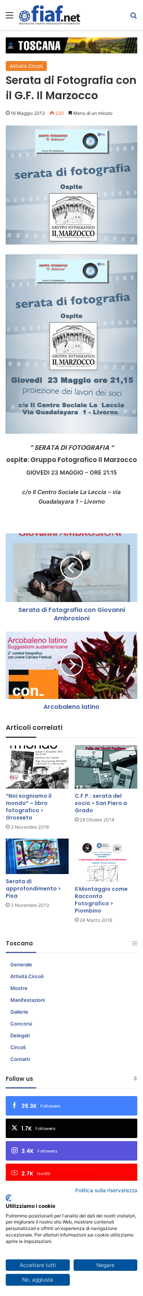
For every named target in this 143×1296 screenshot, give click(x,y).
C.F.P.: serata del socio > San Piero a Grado (101, 803)
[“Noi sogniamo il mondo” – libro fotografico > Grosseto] (37, 767)
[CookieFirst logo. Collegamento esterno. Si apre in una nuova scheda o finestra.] (8, 1198)
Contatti (20, 1059)
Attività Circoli (26, 66)
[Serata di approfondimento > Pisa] (37, 856)
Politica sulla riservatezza (106, 1190)
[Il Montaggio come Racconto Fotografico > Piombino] (106, 860)
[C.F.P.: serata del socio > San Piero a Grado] (106, 767)
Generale (21, 964)
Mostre (18, 988)
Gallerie (19, 1012)
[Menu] (9, 17)
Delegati (20, 1035)
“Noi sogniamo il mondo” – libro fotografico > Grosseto (28, 806)
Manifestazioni (27, 1000)
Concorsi (21, 1024)
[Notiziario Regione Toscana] (49, 14)
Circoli (18, 1047)
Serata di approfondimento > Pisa (33, 888)
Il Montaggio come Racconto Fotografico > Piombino (101, 899)
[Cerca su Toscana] (133, 17)
